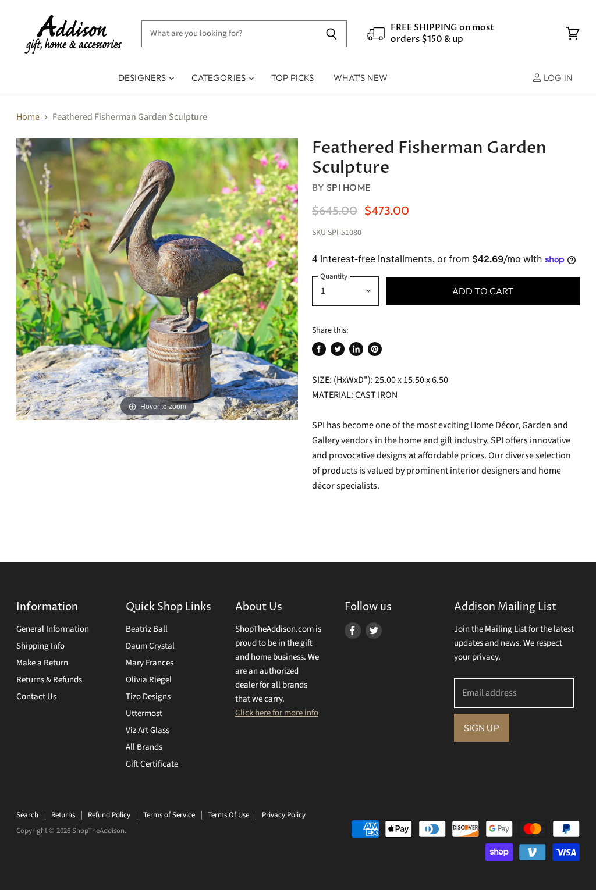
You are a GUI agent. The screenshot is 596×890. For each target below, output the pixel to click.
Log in (557, 77)
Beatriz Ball (147, 629)
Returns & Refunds (49, 680)
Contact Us (36, 696)
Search (27, 815)
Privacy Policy (284, 815)
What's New (361, 77)
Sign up (481, 728)
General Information (52, 629)
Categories (219, 77)
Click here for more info (276, 713)
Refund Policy (109, 815)
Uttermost (144, 713)
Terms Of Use (228, 815)
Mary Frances (149, 663)
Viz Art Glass (147, 730)
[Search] (331, 33)
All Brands (144, 747)
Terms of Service (169, 815)
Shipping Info (40, 646)
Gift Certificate (152, 764)
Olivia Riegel (149, 680)
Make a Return (42, 663)
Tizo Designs (148, 696)
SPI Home (349, 187)
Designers (143, 77)
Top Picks (292, 77)
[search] (229, 33)
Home (28, 117)
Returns (63, 815)
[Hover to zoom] (157, 278)
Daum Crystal (150, 646)
